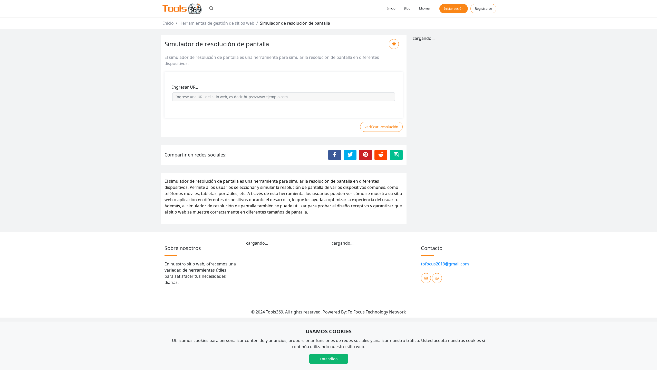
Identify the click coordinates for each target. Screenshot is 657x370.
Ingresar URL (185, 87)
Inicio (391, 8)
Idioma (424, 8)
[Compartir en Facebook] (334, 155)
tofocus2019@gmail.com (445, 264)
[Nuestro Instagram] (426, 278)
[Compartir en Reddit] (380, 155)
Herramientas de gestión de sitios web (216, 23)
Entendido (328, 358)
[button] (211, 8)
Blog (407, 8)
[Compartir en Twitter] (350, 155)
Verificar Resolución (381, 126)
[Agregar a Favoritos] (394, 44)
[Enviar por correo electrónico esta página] (396, 155)
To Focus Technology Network (377, 312)
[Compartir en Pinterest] (365, 155)
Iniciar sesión (453, 8)
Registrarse (483, 8)
